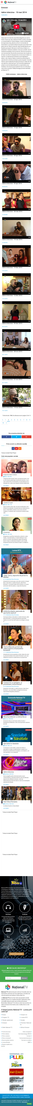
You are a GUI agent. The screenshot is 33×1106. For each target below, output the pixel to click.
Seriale (23, 1020)
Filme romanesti (6, 1038)
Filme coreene (6, 1036)
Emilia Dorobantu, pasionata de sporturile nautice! (14, 612)
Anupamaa (6, 532)
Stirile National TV (7, 1027)
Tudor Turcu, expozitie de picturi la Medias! (15, 576)
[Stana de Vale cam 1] (16, 1080)
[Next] (6, 422)
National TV (26, 1095)
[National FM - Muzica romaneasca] (16, 1064)
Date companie (27, 1031)
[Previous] (2, 419)
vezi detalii (6, 485)
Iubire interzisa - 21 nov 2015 (12, 379)
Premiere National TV (25, 1023)
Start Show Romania (14, 579)
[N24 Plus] (16, 1056)
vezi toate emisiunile (16, 699)
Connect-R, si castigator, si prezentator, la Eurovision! (12, 683)
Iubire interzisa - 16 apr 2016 (12, 127)
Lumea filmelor (6, 1042)
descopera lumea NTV (16, 552)
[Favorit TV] (16, 1072)
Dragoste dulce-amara (10, 474)
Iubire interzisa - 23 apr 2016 (12, 99)
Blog (8, 937)
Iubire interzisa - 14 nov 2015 (12, 407)
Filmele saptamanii (7, 1020)
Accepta (29, 1103)
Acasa (4, 1014)
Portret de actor (6, 1031)
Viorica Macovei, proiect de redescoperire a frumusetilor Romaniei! (13, 648)
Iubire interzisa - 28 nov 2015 (12, 351)
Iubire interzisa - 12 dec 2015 (12, 295)
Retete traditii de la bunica (6, 1045)
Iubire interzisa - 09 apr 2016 (12, 155)
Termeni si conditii (26, 1040)
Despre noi (24, 1014)
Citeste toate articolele (16, 954)
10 (3, 423)
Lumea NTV (24, 1017)
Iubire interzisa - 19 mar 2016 (12, 239)
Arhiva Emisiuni (25, 1027)
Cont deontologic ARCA (24, 1034)
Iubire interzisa (8, 772)
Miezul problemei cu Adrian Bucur (15, 717)
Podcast (24, 914)
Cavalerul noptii (8, 502)
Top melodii (24, 937)
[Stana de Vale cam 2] (16, 1088)
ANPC (29, 1042)
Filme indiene (5, 1034)
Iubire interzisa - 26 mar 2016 (12, 211)
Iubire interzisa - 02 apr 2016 (12, 183)
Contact (29, 1036)
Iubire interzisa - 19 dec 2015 (12, 267)
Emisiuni (8, 914)
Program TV (5, 1017)
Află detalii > (25, 1102)
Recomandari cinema (8, 1040)
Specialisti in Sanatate (11, 743)
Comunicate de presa (25, 1038)
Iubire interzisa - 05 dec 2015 (12, 323)
